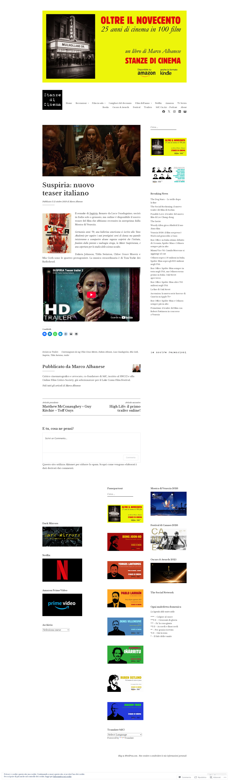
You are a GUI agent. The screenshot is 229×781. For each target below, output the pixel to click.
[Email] (185, 111)
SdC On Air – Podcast (166, 107)
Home (69, 103)
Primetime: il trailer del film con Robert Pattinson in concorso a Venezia (166, 311)
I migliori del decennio (120, 103)
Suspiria (93, 213)
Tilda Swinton (56, 355)
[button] (56, 233)
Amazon (170, 103)
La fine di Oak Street (160, 289)
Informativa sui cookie (62, 777)
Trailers (148, 107)
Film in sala (97, 103)
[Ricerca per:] (163, 127)
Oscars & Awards (120, 107)
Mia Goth (134, 352)
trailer (66, 355)
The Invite (156, 221)
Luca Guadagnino (121, 352)
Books (106, 107)
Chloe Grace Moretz (89, 352)
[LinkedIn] (179, 111)
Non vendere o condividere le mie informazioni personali (163, 756)
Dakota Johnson (105, 352)
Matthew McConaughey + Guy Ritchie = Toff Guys (66, 406)
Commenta (130, 457)
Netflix (158, 103)
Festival (136, 107)
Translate (129, 738)
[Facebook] (163, 111)
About (184, 107)
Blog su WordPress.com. (128, 756)
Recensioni (81, 103)
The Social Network (162, 592)
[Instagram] (174, 111)
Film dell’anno (142, 103)
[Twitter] (169, 111)
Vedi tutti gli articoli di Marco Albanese (61, 385)
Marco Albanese (76, 201)
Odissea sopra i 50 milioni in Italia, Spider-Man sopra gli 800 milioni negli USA (168, 261)
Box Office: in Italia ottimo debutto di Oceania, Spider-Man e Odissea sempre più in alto (167, 243)
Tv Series (182, 103)
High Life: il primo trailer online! (124, 406)
